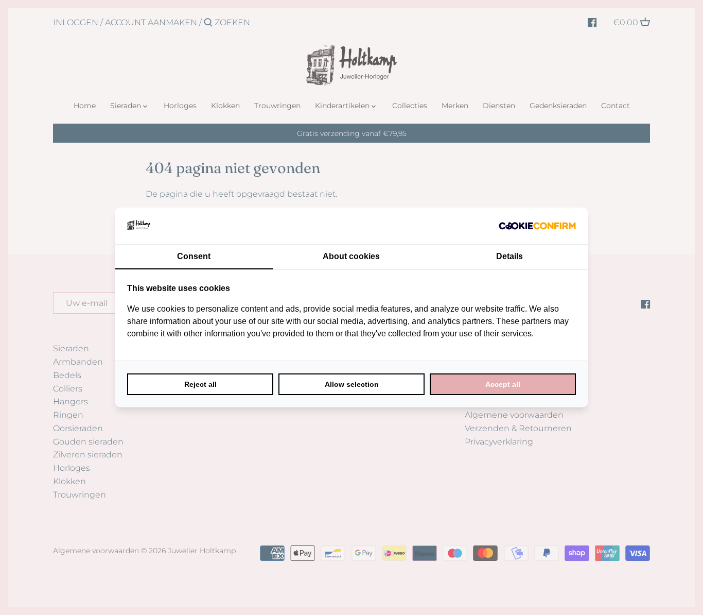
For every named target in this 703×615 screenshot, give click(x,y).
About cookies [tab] (351, 256)
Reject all (200, 384)
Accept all (502, 384)
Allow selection (352, 384)
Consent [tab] (193, 256)
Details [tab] (509, 256)
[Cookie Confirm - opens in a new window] (537, 225)
